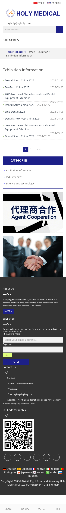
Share (8, 509)
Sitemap (54, 484)
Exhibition (42, 51)
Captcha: (7, 344)
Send (16, 362)
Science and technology (20, 183)
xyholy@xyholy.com (19, 23)
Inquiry (25, 509)
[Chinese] (39, 2)
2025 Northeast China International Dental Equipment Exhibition (30, 96)
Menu (41, 509)
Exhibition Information (19, 55)
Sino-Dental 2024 (15, 111)
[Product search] (59, 29)
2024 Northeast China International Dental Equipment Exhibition (30, 127)
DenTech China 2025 (17, 87)
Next (38, 149)
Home (30, 51)
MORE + (8, 311)
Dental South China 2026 (19, 80)
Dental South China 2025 (19, 104)
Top (58, 509)
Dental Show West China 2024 (22, 118)
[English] (53, 2)
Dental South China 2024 (19, 136)
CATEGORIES (11, 40)
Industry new (13, 177)
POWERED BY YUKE (37, 484)
